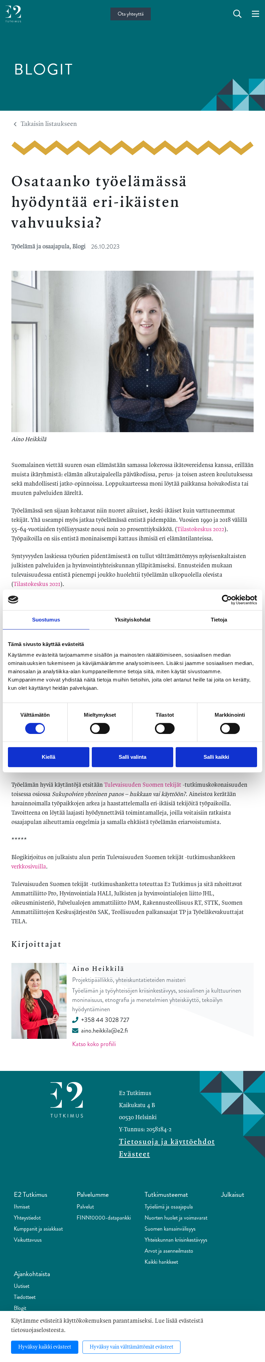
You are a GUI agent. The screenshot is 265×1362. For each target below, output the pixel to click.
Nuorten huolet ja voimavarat (176, 1218)
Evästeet (134, 1154)
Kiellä (48, 757)
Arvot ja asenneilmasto (169, 1251)
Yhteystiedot (27, 1218)
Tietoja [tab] (219, 620)
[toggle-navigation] (255, 14)
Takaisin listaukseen (49, 124)
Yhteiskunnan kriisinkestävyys (176, 1240)
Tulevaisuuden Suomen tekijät (142, 785)
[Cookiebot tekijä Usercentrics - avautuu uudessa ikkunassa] (227, 600)
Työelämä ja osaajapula (169, 1207)
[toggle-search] (237, 14)
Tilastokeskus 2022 (200, 529)
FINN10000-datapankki (104, 1218)
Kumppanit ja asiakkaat (38, 1229)
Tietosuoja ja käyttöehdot (167, 1142)
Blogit (20, 1308)
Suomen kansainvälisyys (170, 1229)
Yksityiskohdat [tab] (132, 620)
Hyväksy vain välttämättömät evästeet (131, 1347)
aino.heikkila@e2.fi (104, 1030)
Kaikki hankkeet (161, 1262)
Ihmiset (22, 1207)
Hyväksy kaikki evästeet (44, 1347)
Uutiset (21, 1286)
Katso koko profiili (94, 1044)
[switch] (100, 728)
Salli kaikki (216, 757)
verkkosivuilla (28, 867)
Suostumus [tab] (46, 620)
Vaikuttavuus (28, 1240)
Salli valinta (132, 757)
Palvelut (85, 1207)
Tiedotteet (25, 1297)
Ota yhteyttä (131, 14)
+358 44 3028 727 (105, 1019)
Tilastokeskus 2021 (36, 584)
